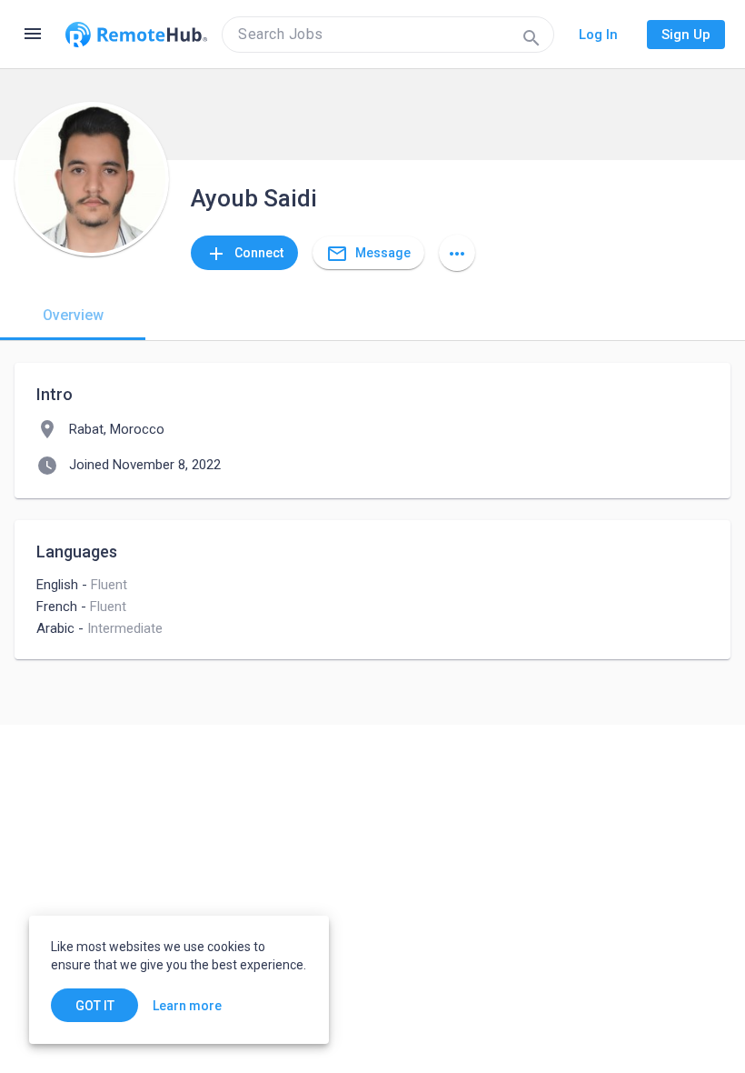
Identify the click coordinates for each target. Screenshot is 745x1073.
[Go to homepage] (136, 34)
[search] (388, 34)
